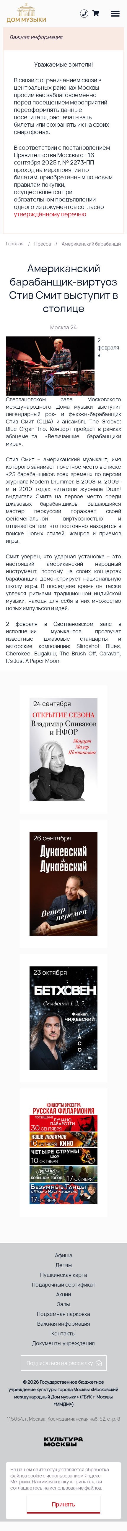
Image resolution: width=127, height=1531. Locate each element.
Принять (63, 1504)
